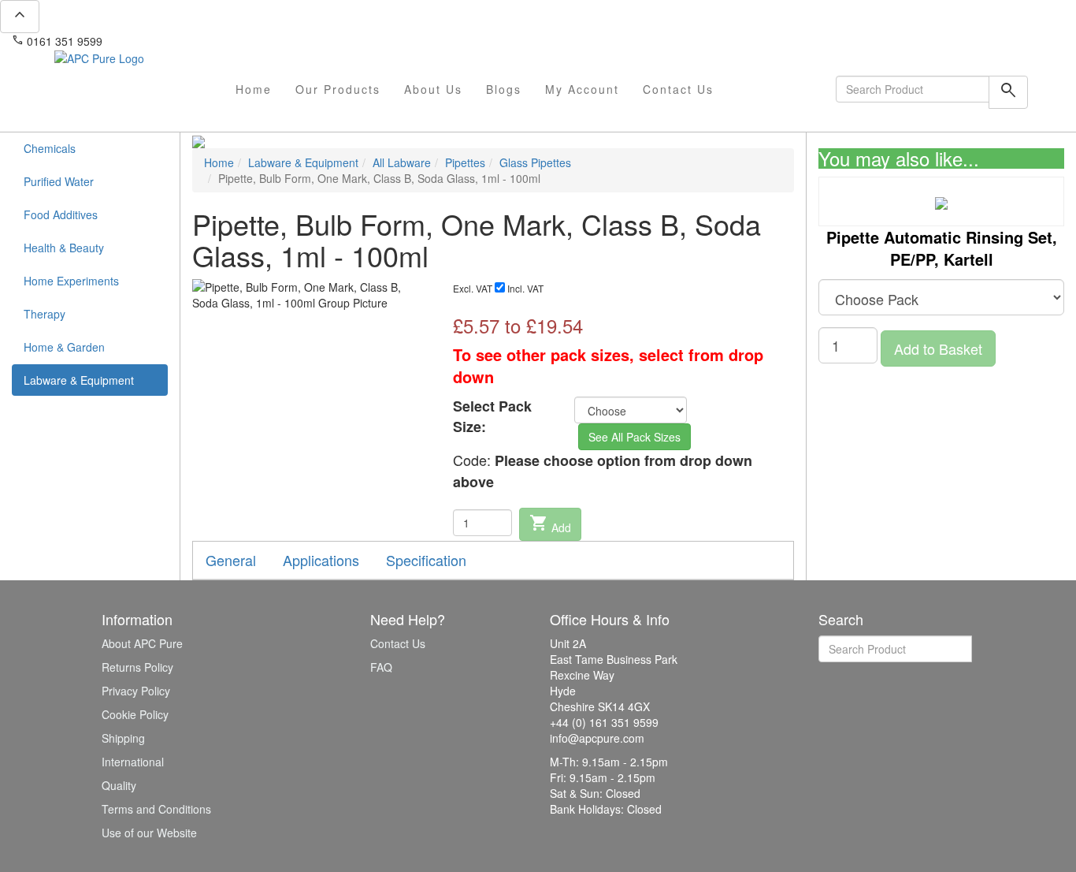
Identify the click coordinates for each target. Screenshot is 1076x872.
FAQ (381, 667)
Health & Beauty (64, 247)
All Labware (402, 162)
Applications (321, 560)
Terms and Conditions (156, 809)
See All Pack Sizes (634, 437)
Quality (119, 785)
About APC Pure (142, 643)
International (133, 762)
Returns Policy (137, 667)
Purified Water (59, 181)
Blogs (503, 89)
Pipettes (465, 162)
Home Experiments (71, 281)
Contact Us (678, 89)
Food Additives (61, 214)
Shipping (123, 738)
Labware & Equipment (79, 380)
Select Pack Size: (492, 417)
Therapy (44, 314)
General (231, 560)
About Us (433, 89)
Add (550, 524)
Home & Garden (64, 347)
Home (254, 89)
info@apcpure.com (160, 41)
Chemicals (50, 148)
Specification (426, 560)
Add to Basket (938, 348)
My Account (582, 89)
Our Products (337, 89)
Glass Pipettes (535, 162)
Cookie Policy (135, 714)
